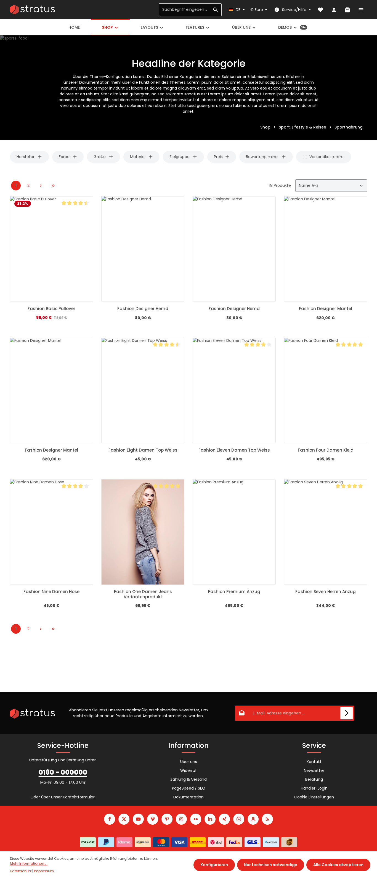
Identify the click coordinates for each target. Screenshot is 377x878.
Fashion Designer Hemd (142, 308)
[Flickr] (195, 819)
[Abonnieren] (346, 713)
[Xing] (224, 819)
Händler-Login (314, 788)
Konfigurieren (214, 864)
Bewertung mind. (262, 156)
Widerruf (188, 770)
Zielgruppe (179, 156)
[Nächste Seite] (41, 185)
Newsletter (314, 770)
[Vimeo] (152, 819)
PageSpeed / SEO (188, 788)
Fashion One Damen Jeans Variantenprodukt (143, 594)
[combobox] (184, 9)
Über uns (188, 761)
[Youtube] (138, 819)
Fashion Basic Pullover (51, 308)
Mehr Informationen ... (28, 863)
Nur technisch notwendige (270, 864)
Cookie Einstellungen (314, 797)
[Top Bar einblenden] (361, 10)
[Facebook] (109, 819)
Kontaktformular (79, 797)
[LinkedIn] (210, 819)
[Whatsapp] (238, 819)
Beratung (314, 779)
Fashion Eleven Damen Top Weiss (234, 450)
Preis (218, 156)
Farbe (64, 156)
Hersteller (25, 156)
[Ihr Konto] (334, 10)
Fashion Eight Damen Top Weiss (142, 450)
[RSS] (267, 819)
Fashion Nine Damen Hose (51, 591)
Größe (100, 156)
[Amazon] (253, 819)
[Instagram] (181, 819)
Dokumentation (94, 82)
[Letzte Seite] (53, 185)
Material (137, 156)
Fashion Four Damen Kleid (326, 450)
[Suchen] (216, 9)
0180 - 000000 (63, 772)
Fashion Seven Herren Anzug (325, 591)
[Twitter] (123, 819)
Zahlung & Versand (188, 779)
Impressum (44, 871)
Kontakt (314, 761)
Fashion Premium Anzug (234, 591)
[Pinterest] (166, 819)
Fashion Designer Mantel (325, 308)
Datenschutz (20, 871)
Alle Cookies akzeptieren (338, 864)
